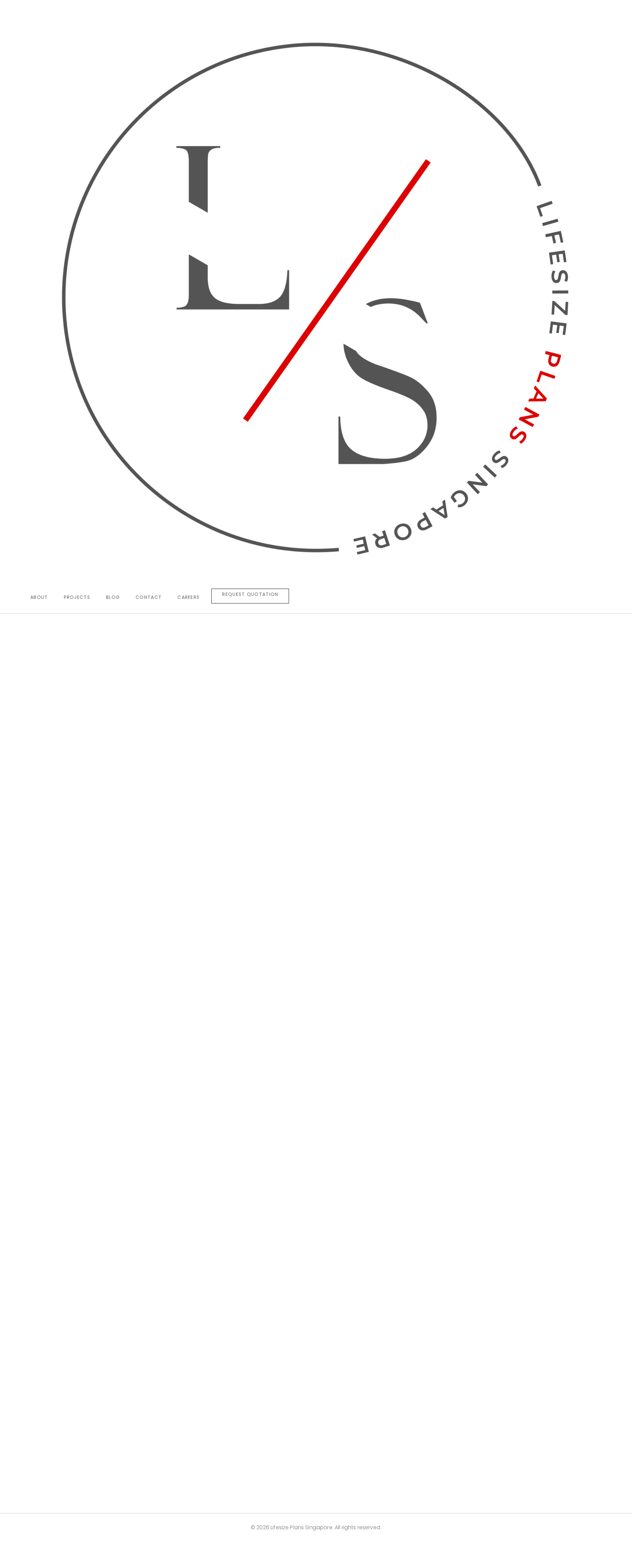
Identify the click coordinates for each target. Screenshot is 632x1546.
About (39, 597)
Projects (77, 597)
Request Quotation (250, 594)
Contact (149, 597)
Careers (188, 597)
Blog (113, 597)
